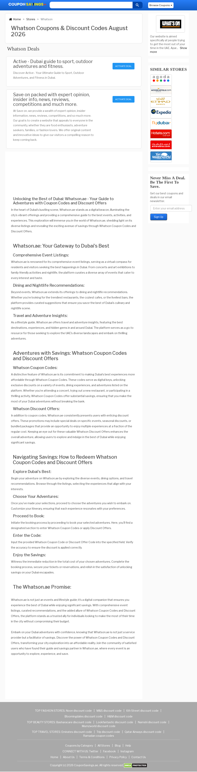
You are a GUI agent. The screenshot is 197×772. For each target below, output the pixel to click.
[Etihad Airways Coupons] (161, 101)
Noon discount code (79, 710)
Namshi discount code (152, 722)
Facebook (109, 751)
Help (128, 745)
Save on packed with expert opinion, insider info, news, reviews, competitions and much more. (51, 99)
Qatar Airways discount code (143, 731)
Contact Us (138, 757)
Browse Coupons (159, 5)
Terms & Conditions (92, 757)
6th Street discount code (142, 710)
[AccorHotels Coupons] (161, 90)
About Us (69, 757)
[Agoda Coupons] (161, 79)
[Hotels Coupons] (161, 134)
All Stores (104, 745)
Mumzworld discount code (98, 726)
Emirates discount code (76, 731)
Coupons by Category (79, 745)
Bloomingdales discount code (83, 716)
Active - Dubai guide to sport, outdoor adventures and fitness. (53, 64)
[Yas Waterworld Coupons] (161, 156)
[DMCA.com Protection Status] (135, 765)
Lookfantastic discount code (114, 722)
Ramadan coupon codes (98, 735)
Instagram (127, 751)
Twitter (93, 751)
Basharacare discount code (73, 722)
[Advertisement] (73, 171)
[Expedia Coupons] (161, 112)
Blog (118, 745)
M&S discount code (109, 710)
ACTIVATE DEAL (123, 66)
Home (17, 19)
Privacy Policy (118, 757)
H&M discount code (120, 716)
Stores (30, 19)
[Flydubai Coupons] (161, 123)
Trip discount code (108, 731)
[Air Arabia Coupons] (161, 145)
